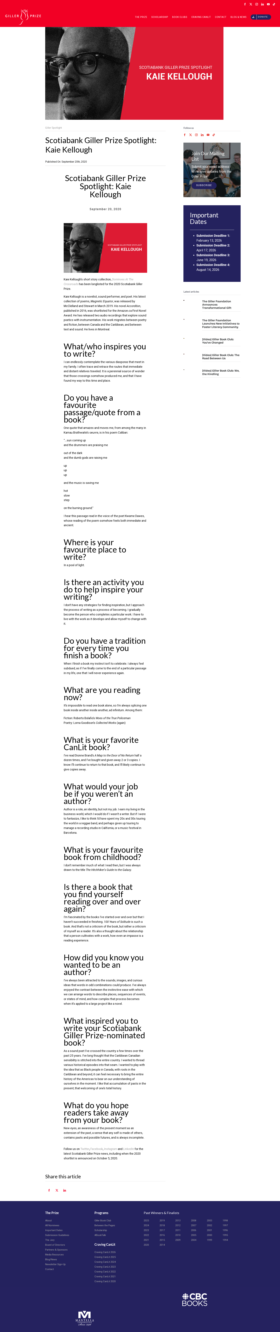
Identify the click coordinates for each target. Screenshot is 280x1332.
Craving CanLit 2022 (105, 1271)
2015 (162, 1240)
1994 (225, 1240)
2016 (162, 1235)
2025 (146, 1220)
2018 (162, 1225)
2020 (146, 1244)
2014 (162, 1244)
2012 (178, 1225)
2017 (162, 1230)
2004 (193, 1240)
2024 (146, 1225)
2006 (193, 1230)
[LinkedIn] (65, 1192)
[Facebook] (49, 1192)
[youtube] (208, 135)
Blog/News (51, 1259)
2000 (209, 1235)
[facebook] (184, 135)
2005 (193, 1235)
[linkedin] (202, 135)
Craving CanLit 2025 (105, 1257)
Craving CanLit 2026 (105, 1252)
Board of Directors (55, 1244)
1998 (225, 1220)
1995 (225, 1235)
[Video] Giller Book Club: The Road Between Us (220, 356)
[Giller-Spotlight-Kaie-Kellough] (105, 224)
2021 (146, 1240)
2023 (146, 1230)
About (48, 1220)
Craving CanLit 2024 (105, 1261)
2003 (209, 1220)
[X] (57, 1192)
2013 (178, 1220)
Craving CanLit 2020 (105, 1281)
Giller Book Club (102, 1220)
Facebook (96, 1149)
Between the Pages (104, 1225)
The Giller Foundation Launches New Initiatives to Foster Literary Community (220, 324)
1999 (209, 1240)
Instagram (110, 1149)
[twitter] (190, 135)
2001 (209, 1230)
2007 (193, 1225)
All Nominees (52, 1225)
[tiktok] (214, 135)
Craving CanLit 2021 (105, 1276)
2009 (178, 1240)
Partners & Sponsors (56, 1249)
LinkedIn (128, 1149)
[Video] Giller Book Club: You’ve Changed (218, 341)
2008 (193, 1220)
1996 (225, 1230)
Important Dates (54, 1230)
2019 (162, 1220)
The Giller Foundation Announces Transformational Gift (216, 305)
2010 (178, 1235)
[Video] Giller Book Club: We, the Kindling (220, 372)
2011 (178, 1230)
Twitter (84, 1149)
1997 (225, 1225)
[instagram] (196, 135)
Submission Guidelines (57, 1235)
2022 (146, 1235)
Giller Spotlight (53, 127)
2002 (209, 1225)
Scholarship (100, 1230)
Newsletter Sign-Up (55, 1264)
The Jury (49, 1240)
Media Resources (54, 1254)
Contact (49, 1269)
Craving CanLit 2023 (105, 1266)
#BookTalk (100, 1235)
